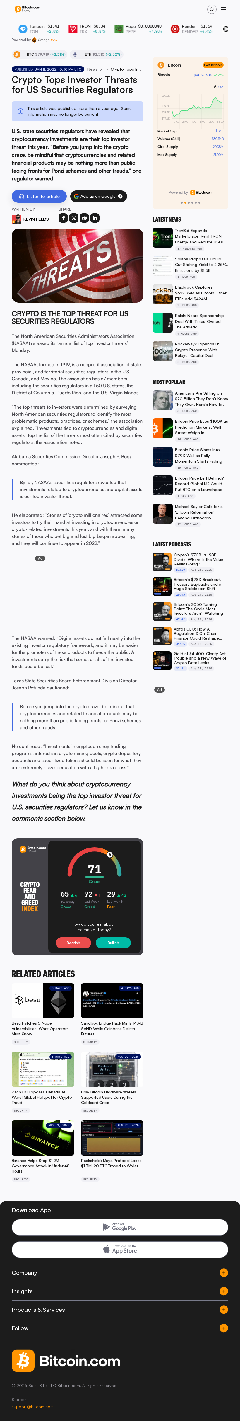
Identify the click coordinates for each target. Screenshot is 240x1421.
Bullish (113, 942)
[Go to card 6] (199, 203)
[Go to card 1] (182, 203)
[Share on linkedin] (95, 218)
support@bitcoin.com (33, 1406)
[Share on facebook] (63, 218)
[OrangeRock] (44, 40)
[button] (120, 196)
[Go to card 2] (185, 203)
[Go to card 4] (192, 203)
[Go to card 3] (189, 203)
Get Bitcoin (213, 65)
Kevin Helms (36, 219)
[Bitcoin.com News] (27, 9)
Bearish (73, 942)
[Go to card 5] (196, 203)
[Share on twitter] (73, 218)
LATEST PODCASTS (172, 544)
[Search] (212, 9)
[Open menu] (223, 9)
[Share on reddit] (84, 218)
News (92, 69)
